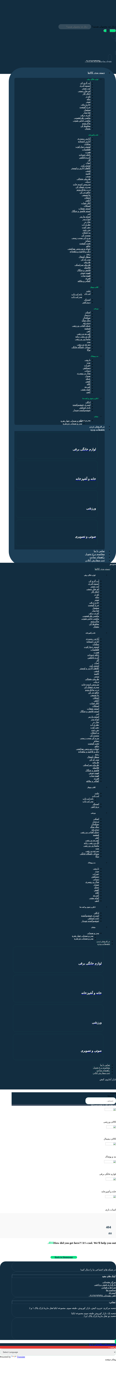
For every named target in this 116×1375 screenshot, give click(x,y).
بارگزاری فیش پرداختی (105, 1285)
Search (113, 1093)
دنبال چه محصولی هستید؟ (104, 26)
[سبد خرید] (115, 53)
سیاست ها (111, 1290)
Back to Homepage (64, 1257)
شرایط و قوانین (108, 1287)
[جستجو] (110, 30)
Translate (21, 1357)
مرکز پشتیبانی (109, 1282)
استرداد (112, 1293)
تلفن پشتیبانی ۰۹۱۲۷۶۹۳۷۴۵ (102, 1295)
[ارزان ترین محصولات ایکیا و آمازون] (96, 13)
